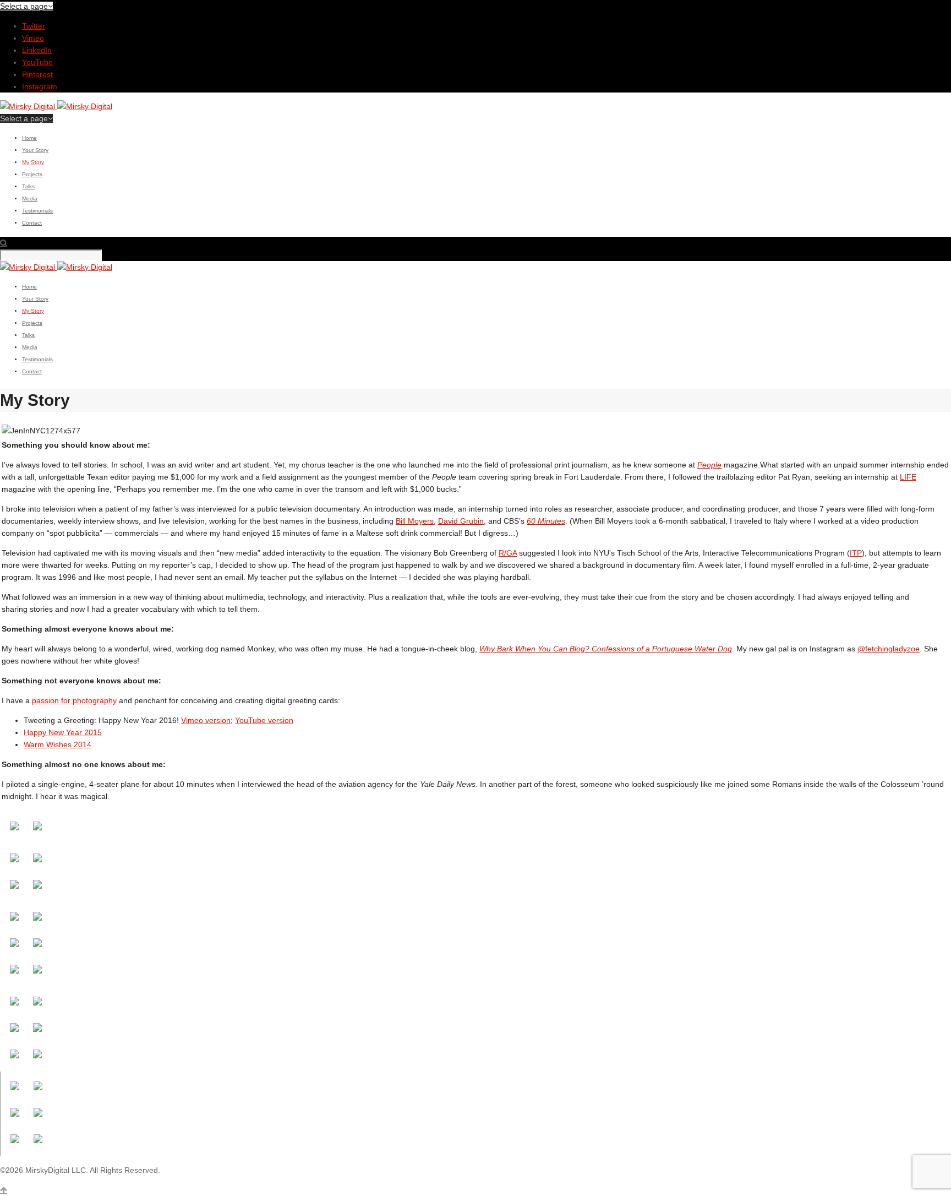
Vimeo (33, 38)
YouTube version (264, 720)
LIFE (908, 476)
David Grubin (461, 521)
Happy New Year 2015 (63, 732)
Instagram (39, 86)
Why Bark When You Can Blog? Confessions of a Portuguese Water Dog (605, 648)
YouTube (37, 62)
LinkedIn (37, 50)
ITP (856, 552)
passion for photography (74, 700)
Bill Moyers (415, 521)
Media (29, 198)
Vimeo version (206, 720)
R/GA (508, 552)
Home (29, 138)
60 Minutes (546, 521)
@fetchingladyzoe (888, 648)
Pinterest (37, 74)
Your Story (35, 150)
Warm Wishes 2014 (57, 744)
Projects (32, 174)
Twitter (33, 25)
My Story (33, 162)
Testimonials (37, 211)
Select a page (24, 6)
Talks (28, 186)
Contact (32, 223)
